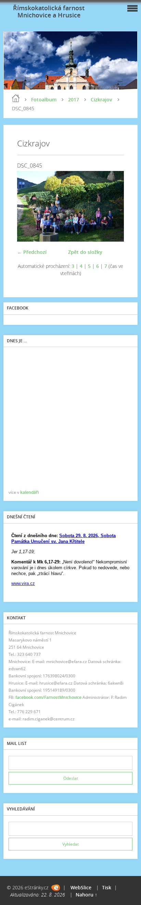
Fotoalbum (43, 99)
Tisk (106, 887)
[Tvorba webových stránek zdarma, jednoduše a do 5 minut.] (55, 888)
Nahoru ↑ (86, 894)
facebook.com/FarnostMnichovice (48, 697)
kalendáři (29, 492)
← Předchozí (32, 252)
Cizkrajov (101, 99)
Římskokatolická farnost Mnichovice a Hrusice (49, 11)
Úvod (16, 98)
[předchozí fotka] (28, 206)
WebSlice (80, 887)
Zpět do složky (85, 252)
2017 (73, 99)
